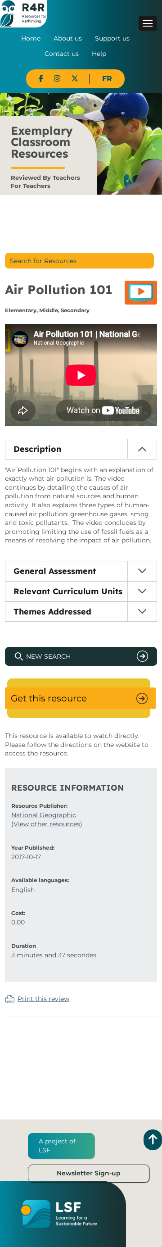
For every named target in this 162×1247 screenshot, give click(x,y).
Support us (112, 38)
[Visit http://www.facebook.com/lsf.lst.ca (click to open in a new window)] (41, 78)
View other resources (47, 824)
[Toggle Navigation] (148, 23)
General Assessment (55, 571)
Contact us (62, 54)
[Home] (23, 13)
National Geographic (43, 815)
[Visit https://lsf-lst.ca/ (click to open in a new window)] (59, 1213)
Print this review (43, 999)
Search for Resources (43, 261)
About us (68, 38)
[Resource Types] (141, 293)
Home (30, 38)
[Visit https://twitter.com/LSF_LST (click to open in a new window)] (75, 78)
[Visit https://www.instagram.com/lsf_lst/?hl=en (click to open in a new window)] (57, 78)
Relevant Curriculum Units (68, 591)
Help (99, 54)
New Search (48, 656)
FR (107, 78)
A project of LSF (57, 1145)
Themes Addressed (52, 611)
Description (37, 449)
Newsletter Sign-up (89, 1173)
